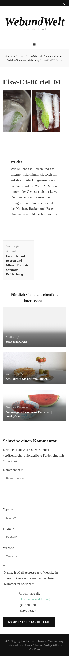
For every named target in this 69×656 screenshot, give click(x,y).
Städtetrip (12, 337)
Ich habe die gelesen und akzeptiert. (34, 601)
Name (8, 510)
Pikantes (23, 407)
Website (8, 548)
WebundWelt (34, 21)
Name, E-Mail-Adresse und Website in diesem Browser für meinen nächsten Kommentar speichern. (31, 578)
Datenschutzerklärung (34, 599)
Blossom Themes (32, 645)
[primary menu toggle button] (35, 45)
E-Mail (8, 529)
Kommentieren (13, 470)
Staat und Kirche (16, 341)
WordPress (34, 649)
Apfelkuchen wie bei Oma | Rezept (27, 378)
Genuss (21, 56)
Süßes (21, 374)
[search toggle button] (63, 3)
